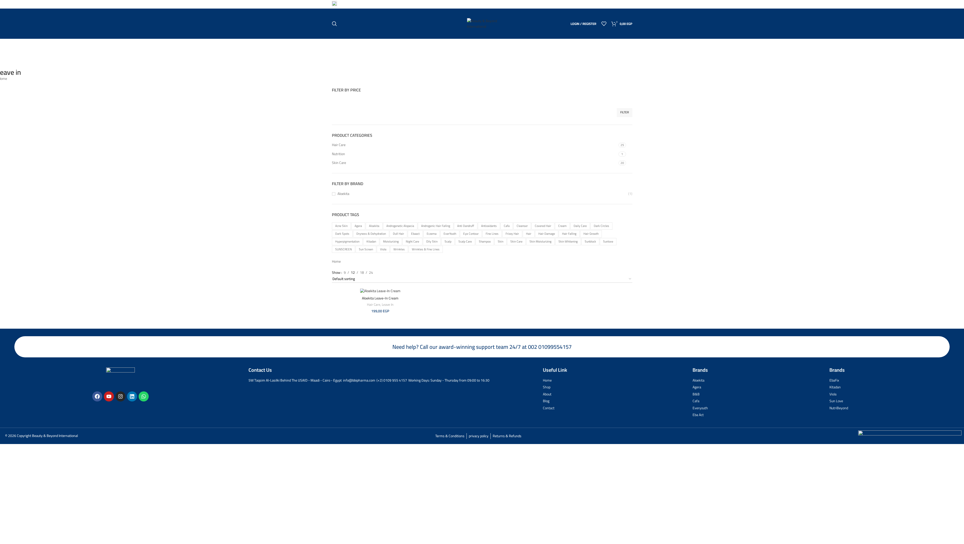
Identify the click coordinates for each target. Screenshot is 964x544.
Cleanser (522, 226)
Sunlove (608, 241)
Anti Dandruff (465, 226)
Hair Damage (546, 233)
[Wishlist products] (604, 24)
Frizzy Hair (512, 233)
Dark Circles (601, 226)
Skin (500, 241)
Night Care (412, 241)
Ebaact (415, 233)
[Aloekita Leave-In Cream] (380, 290)
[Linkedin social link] (623, 4)
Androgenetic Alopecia (400, 226)
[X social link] (610, 4)
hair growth (591, 233)
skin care (516, 241)
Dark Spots (342, 233)
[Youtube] (109, 396)
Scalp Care (465, 241)
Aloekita (343, 193)
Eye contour (471, 233)
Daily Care (580, 226)
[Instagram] (120, 396)
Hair (528, 233)
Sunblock (590, 241)
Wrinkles (399, 249)
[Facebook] (97, 396)
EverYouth (450, 233)
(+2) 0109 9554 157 (355, 4)
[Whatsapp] (144, 396)
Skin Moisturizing (540, 241)
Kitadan (371, 241)
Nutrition (338, 154)
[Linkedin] (132, 396)
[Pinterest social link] (616, 4)
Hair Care (339, 145)
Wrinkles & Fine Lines (426, 249)
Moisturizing (391, 241)
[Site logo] (482, 23)
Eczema (432, 233)
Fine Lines (492, 233)
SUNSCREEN (343, 249)
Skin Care (339, 162)
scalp (448, 241)
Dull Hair (398, 233)
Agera (358, 226)
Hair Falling (569, 233)
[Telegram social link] (629, 4)
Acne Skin (341, 226)
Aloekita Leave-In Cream (380, 298)
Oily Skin (432, 241)
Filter (624, 112)
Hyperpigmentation (347, 241)
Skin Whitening (568, 241)
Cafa (507, 226)
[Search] (334, 24)
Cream (562, 226)
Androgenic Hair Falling (435, 226)
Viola (383, 249)
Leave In (387, 304)
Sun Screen (366, 249)
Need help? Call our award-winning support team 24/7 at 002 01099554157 (482, 347)
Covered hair (543, 226)
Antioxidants (489, 226)
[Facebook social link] (604, 4)
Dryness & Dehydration (371, 233)
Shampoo (485, 241)
